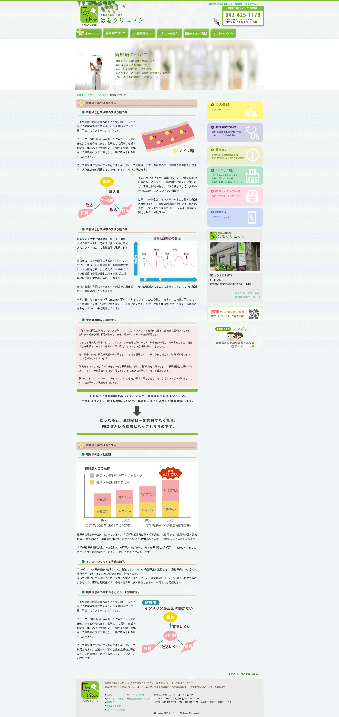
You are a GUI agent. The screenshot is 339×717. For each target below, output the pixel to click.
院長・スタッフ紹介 (196, 33)
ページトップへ (243, 674)
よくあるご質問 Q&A (248, 292)
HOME (89, 33)
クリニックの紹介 (235, 175)
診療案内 (142, 33)
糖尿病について (235, 132)
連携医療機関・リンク (248, 297)
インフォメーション (223, 33)
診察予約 (235, 217)
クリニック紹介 (169, 33)
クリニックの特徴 (115, 33)
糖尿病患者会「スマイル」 (235, 337)
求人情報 (235, 110)
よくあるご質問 (136, 695)
